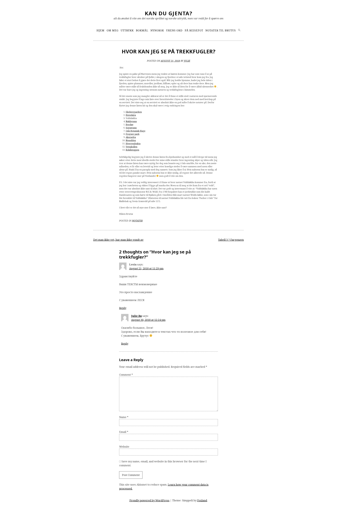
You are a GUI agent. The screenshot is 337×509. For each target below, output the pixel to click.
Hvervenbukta (133, 143)
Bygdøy (129, 124)
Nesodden (131, 140)
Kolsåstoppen (132, 149)
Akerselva (131, 137)
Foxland (202, 500)
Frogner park (132, 134)
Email (123, 432)
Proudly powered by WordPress (149, 500)
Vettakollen (131, 146)
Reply (122, 308)
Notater (137, 220)
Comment (126, 374)
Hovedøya (131, 115)
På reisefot (194, 30)
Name (123, 417)
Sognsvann (131, 127)
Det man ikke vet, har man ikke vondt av (118, 239)
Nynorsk (157, 30)
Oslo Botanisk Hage (135, 130)
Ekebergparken (134, 111)
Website (124, 446)
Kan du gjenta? (168, 13)
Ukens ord (174, 30)
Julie (187, 60)
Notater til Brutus (220, 30)
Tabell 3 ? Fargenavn (231, 239)
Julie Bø (136, 316)
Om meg (112, 30)
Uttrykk (127, 30)
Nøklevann (131, 121)
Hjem (100, 30)
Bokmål (142, 30)
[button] (239, 30)
